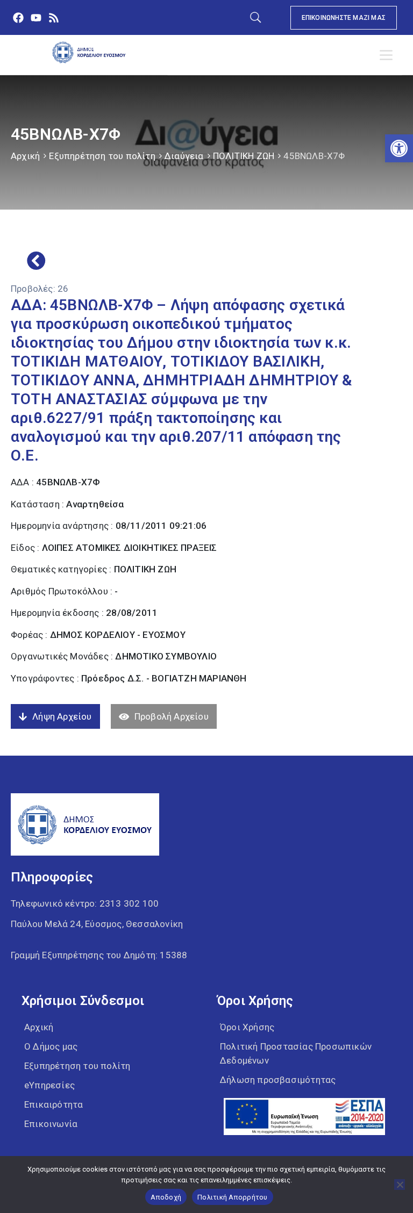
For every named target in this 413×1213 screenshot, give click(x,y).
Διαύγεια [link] (184, 155)
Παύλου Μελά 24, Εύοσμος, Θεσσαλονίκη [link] (97, 923)
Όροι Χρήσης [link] (247, 1027)
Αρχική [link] (25, 155)
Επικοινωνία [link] (50, 1123)
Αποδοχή (166, 1197)
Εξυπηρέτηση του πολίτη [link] (102, 155)
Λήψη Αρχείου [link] (61, 716)
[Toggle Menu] (388, 55)
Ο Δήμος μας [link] (50, 1046)
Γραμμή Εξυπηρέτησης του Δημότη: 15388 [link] (99, 955)
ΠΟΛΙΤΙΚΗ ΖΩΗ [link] (243, 155)
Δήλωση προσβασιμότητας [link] (278, 1079)
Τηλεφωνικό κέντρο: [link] (85, 903)
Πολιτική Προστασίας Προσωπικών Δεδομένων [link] (296, 1053)
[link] (399, 148)
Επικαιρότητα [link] (53, 1104)
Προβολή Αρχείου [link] (171, 716)
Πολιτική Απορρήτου (232, 1197)
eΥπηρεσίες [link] (49, 1085)
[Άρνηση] (399, 1184)
